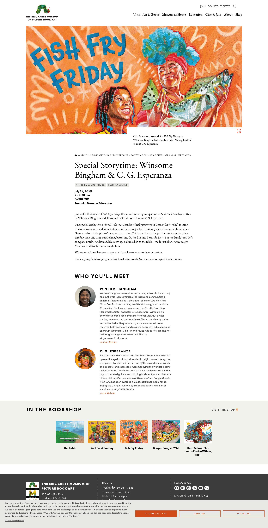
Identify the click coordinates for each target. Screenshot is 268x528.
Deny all (200, 514)
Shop (238, 14)
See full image (238, 130)
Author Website (108, 342)
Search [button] (234, 6)
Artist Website (107, 393)
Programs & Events (103, 155)
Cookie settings (156, 514)
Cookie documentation (14, 521)
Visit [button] (136, 14)
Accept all (244, 514)
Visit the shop (223, 410)
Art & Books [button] (151, 14)
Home (76, 155)
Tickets (225, 6)
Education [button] (196, 14)
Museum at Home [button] (174, 14)
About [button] (228, 14)
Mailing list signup (189, 496)
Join (203, 6)
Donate (213, 6)
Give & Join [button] (213, 14)
